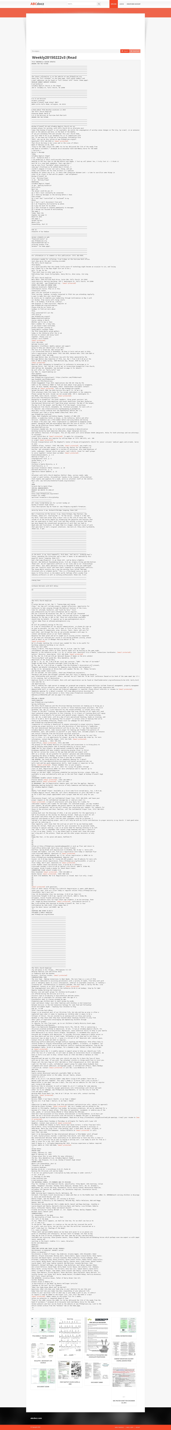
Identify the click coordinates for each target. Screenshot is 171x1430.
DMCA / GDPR (129, 1427)
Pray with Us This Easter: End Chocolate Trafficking (97, 1356)
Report (125, 51)
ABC (37, 4)
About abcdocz (119, 1427)
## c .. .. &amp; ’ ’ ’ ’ (70, 1355)
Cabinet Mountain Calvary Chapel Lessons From (123, 1360)
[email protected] (61, 141)
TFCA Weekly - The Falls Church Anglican (43, 1337)
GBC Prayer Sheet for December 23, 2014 (124, 1402)
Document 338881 (97, 1382)
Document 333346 (43, 1387)
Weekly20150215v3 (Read (124, 1336)
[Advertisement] (85, 31)
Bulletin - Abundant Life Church (43, 1362)
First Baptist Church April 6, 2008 (70, 1383)
